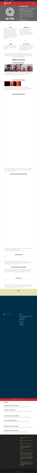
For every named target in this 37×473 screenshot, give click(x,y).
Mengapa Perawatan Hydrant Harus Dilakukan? (11, 426)
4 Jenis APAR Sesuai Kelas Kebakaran (9, 409)
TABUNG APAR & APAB (18, 254)
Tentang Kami (23, 20)
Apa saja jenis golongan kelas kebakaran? (10, 420)
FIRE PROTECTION (23, 6)
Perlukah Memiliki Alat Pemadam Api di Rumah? (11, 430)
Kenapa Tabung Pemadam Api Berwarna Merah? (11, 405)
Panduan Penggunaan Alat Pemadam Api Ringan (11, 415)
